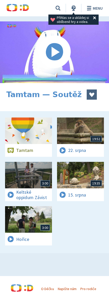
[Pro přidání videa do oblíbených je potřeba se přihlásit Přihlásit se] (92, 94)
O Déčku (47, 288)
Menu (98, 8)
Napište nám (67, 288)
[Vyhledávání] (58, 8)
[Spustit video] (54, 52)
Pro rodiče (88, 288)
